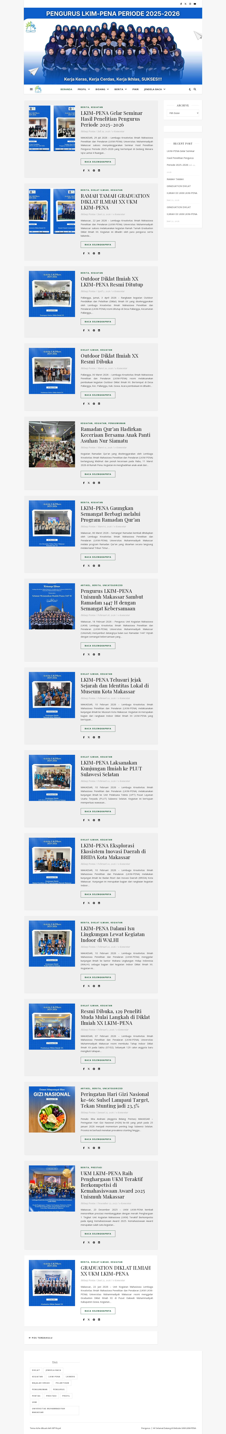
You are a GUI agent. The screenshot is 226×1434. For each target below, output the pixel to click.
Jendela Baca (53, 1370)
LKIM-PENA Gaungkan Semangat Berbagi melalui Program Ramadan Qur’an (110, 514)
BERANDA (66, 89)
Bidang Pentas (88, 131)
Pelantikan (62, 1383)
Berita (119, 89)
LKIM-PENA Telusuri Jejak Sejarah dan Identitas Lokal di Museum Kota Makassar (115, 685)
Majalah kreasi (41, 1383)
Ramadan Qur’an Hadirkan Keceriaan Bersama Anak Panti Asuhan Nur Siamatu (115, 435)
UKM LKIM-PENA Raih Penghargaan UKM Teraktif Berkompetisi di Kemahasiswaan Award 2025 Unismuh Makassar (113, 1185)
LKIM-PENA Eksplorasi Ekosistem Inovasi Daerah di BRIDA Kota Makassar (113, 851)
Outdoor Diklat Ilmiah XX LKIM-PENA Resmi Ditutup (112, 281)
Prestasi (96, 1167)
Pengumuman (117, 423)
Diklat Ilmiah (100, 190)
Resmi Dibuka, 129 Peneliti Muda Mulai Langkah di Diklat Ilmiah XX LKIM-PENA (115, 1017)
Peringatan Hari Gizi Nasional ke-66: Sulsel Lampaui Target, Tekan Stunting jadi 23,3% (115, 1100)
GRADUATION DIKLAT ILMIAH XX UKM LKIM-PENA (116, 1270)
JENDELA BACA (153, 89)
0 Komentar (118, 131)
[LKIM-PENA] (38, 89)
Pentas (36, 1396)
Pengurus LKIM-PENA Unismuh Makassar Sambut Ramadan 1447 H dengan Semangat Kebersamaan (112, 599)
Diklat (36, 1370)
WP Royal (56, 1428)
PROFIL (82, 89)
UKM (34, 1402)
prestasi (51, 1396)
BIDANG (100, 89)
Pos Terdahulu (42, 1337)
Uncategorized (113, 585)
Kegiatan (97, 107)
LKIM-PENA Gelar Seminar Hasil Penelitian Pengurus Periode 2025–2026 (112, 118)
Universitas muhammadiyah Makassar (48, 1410)
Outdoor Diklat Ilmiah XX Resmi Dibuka (109, 358)
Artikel (86, 585)
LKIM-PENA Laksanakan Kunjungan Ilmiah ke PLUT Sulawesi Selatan (111, 768)
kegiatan (37, 1376)
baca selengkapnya (98, 161)
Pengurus (59, 1389)
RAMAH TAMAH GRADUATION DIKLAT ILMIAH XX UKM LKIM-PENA (115, 201)
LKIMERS (70, 1376)
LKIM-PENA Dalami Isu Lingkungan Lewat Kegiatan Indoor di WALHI (113, 934)
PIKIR (136, 89)
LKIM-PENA (54, 1376)
